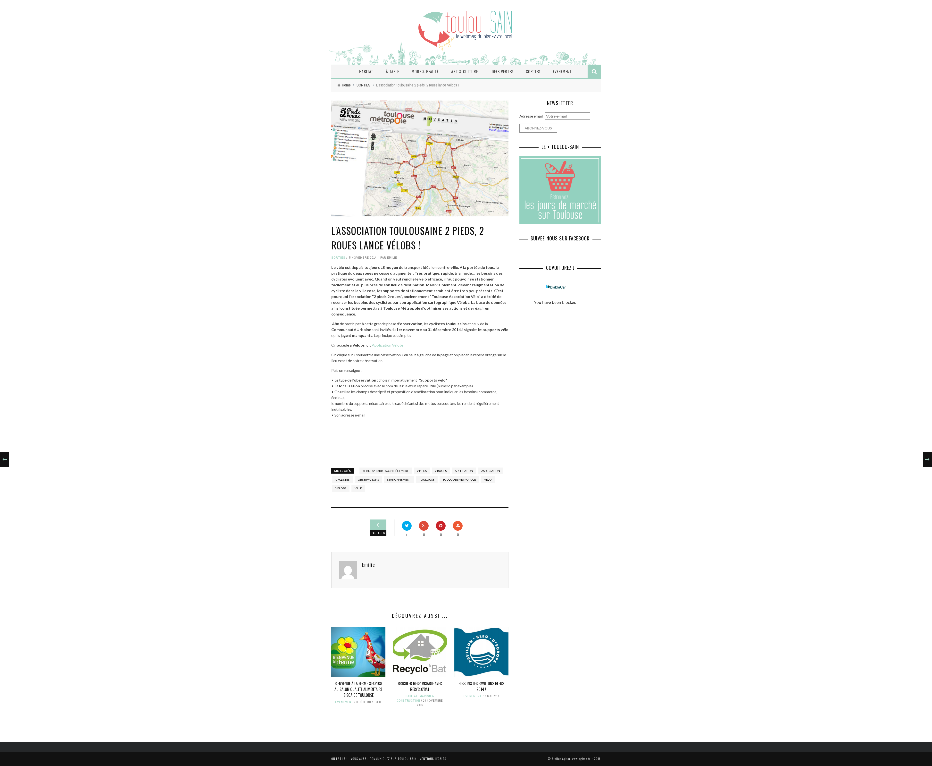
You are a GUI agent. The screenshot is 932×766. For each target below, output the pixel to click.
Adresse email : (532, 116)
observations (368, 479)
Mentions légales (433, 759)
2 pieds (422, 471)
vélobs (340, 488)
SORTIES (533, 72)
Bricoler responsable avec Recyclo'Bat (420, 686)
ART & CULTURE (464, 72)
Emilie (392, 257)
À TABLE (392, 72)
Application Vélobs (387, 345)
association (490, 471)
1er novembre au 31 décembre (386, 471)
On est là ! (339, 759)
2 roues (441, 471)
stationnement (399, 479)
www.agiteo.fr (581, 759)
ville (358, 488)
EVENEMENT (562, 72)
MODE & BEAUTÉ (425, 72)
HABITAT (366, 72)
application (464, 471)
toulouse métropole (459, 479)
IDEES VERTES (502, 72)
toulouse (426, 479)
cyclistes (342, 479)
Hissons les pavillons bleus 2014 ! (481, 686)
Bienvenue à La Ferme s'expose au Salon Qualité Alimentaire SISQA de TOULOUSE (358, 689)
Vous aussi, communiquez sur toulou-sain (383, 759)
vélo (488, 479)
